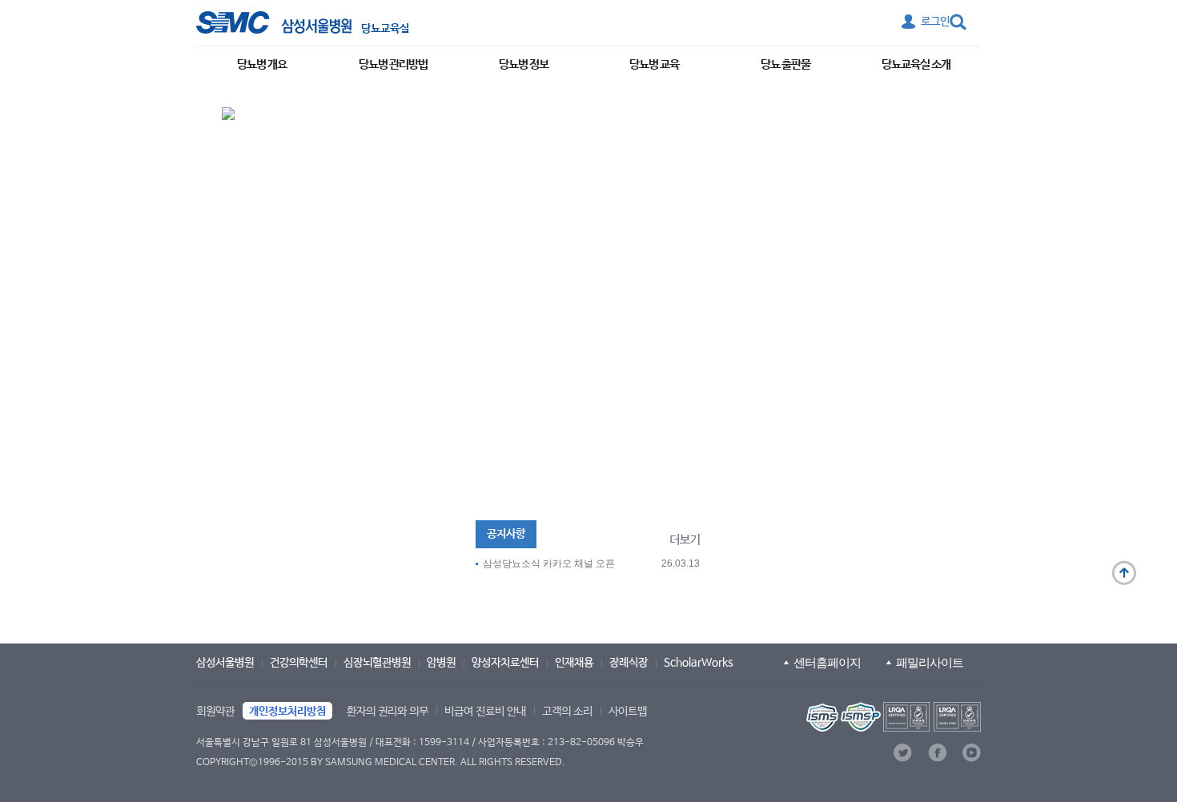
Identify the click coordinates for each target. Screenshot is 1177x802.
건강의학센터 (298, 662)
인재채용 (574, 662)
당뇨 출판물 (785, 64)
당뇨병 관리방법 (393, 64)
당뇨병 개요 (262, 64)
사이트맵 (628, 711)
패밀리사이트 (929, 662)
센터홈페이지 (827, 662)
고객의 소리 (567, 711)
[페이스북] (937, 753)
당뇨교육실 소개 (916, 64)
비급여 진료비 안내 (485, 711)
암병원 (441, 662)
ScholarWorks (698, 662)
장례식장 (628, 662)
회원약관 (215, 711)
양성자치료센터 (505, 662)
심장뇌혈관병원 (377, 662)
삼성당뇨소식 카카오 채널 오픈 (549, 563)
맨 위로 (1124, 573)
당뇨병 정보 (523, 64)
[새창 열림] (273, 22)
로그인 (935, 21)
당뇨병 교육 (654, 64)
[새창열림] (892, 717)
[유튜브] (971, 753)
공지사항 (506, 533)
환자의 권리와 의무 (387, 711)
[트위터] (903, 753)
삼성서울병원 (225, 662)
